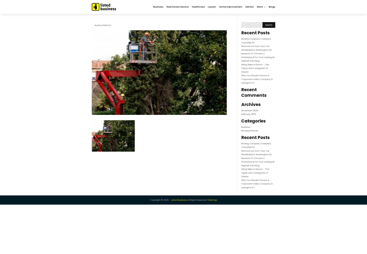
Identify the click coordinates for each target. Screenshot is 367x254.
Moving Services (249, 130)
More (260, 6)
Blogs (272, 6)
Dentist (249, 6)
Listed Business (179, 199)
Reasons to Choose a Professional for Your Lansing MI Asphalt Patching (257, 57)
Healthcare (198, 6)
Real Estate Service (178, 6)
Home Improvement (230, 6)
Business (158, 6)
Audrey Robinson (103, 25)
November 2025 (249, 110)
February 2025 (248, 114)
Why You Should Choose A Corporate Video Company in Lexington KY (257, 79)
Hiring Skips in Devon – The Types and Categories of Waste (255, 68)
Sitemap (212, 199)
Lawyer (212, 6)
